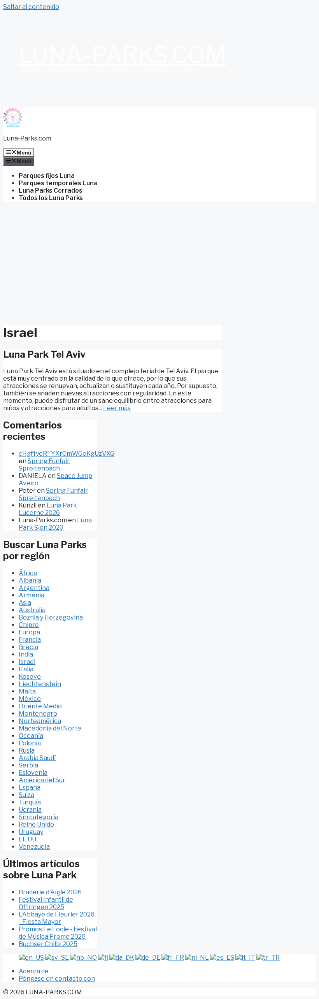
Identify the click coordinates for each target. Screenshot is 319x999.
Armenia (31, 595)
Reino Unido (36, 824)
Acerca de (34, 971)
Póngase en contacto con (57, 978)
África (28, 573)
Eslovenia (33, 772)
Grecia (28, 647)
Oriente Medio (40, 706)
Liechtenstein (40, 684)
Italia (26, 669)
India (26, 654)
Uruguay (31, 832)
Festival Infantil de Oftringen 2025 (46, 903)
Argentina (34, 588)
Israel (27, 661)
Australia (32, 610)
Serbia (28, 765)
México (30, 698)
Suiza (26, 795)
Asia (25, 602)
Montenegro (38, 713)
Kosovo (30, 676)
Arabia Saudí (37, 758)
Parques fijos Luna (47, 175)
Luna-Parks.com (122, 55)
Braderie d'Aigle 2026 (50, 892)
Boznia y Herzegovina (51, 617)
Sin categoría (38, 817)
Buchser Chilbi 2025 (48, 944)
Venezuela (34, 846)
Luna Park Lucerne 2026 (48, 509)
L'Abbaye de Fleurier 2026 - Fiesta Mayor (57, 918)
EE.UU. (28, 839)
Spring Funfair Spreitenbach (44, 464)
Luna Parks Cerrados (50, 190)
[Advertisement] (159, 262)
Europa (29, 632)
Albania (30, 580)
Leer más (117, 408)
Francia (30, 639)
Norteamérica (40, 721)
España (29, 787)
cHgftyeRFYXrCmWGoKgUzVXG (66, 453)
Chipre (29, 625)
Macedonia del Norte (50, 728)
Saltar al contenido (31, 7)
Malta (27, 691)
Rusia (27, 750)
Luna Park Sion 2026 (55, 523)
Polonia (30, 743)
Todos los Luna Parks (51, 198)
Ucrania (30, 809)
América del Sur (42, 780)
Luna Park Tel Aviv (44, 354)
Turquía (30, 802)
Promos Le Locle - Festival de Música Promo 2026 (58, 932)
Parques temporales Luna (58, 183)
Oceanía (31, 735)
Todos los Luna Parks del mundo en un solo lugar (106, 69)
